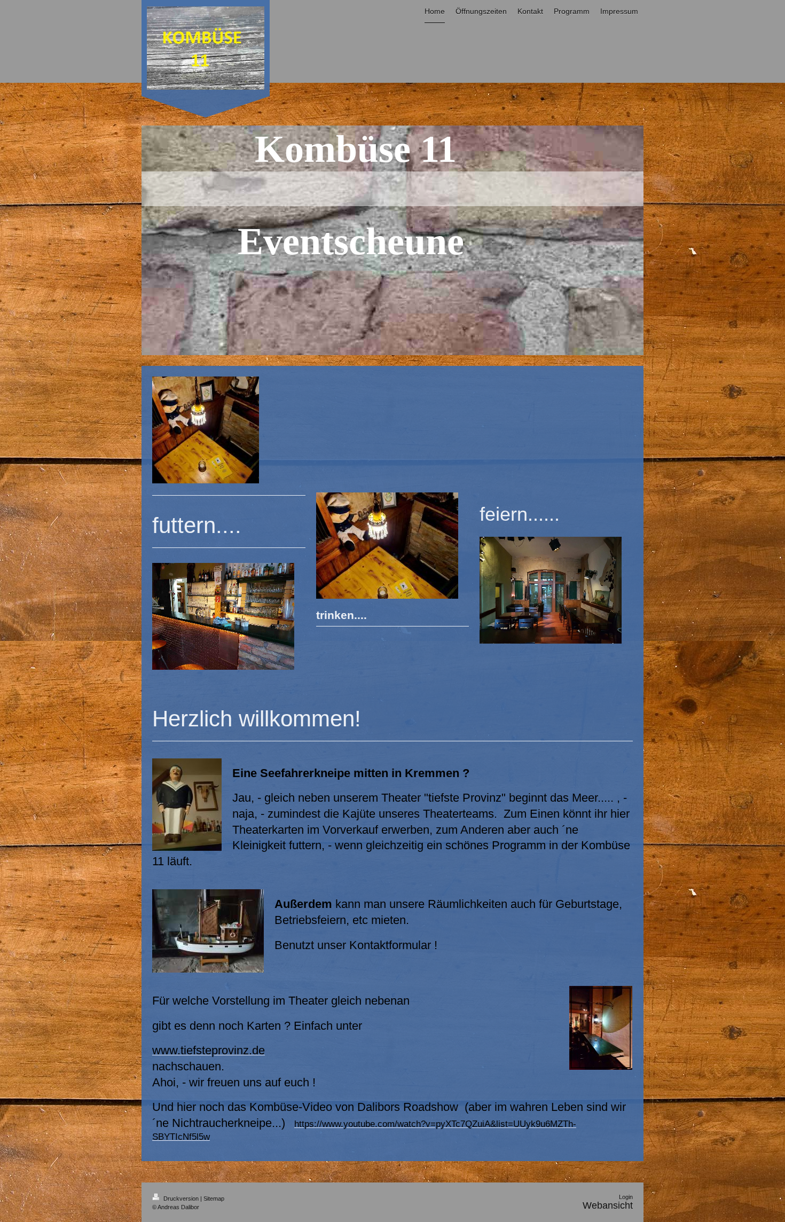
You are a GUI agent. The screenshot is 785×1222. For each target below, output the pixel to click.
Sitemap (213, 1198)
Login (626, 1197)
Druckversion (181, 1198)
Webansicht (608, 1205)
